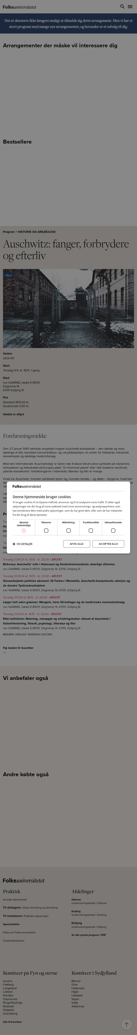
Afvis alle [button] (77, 543)
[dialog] (68, 518)
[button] (22, 544)
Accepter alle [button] (108, 543)
